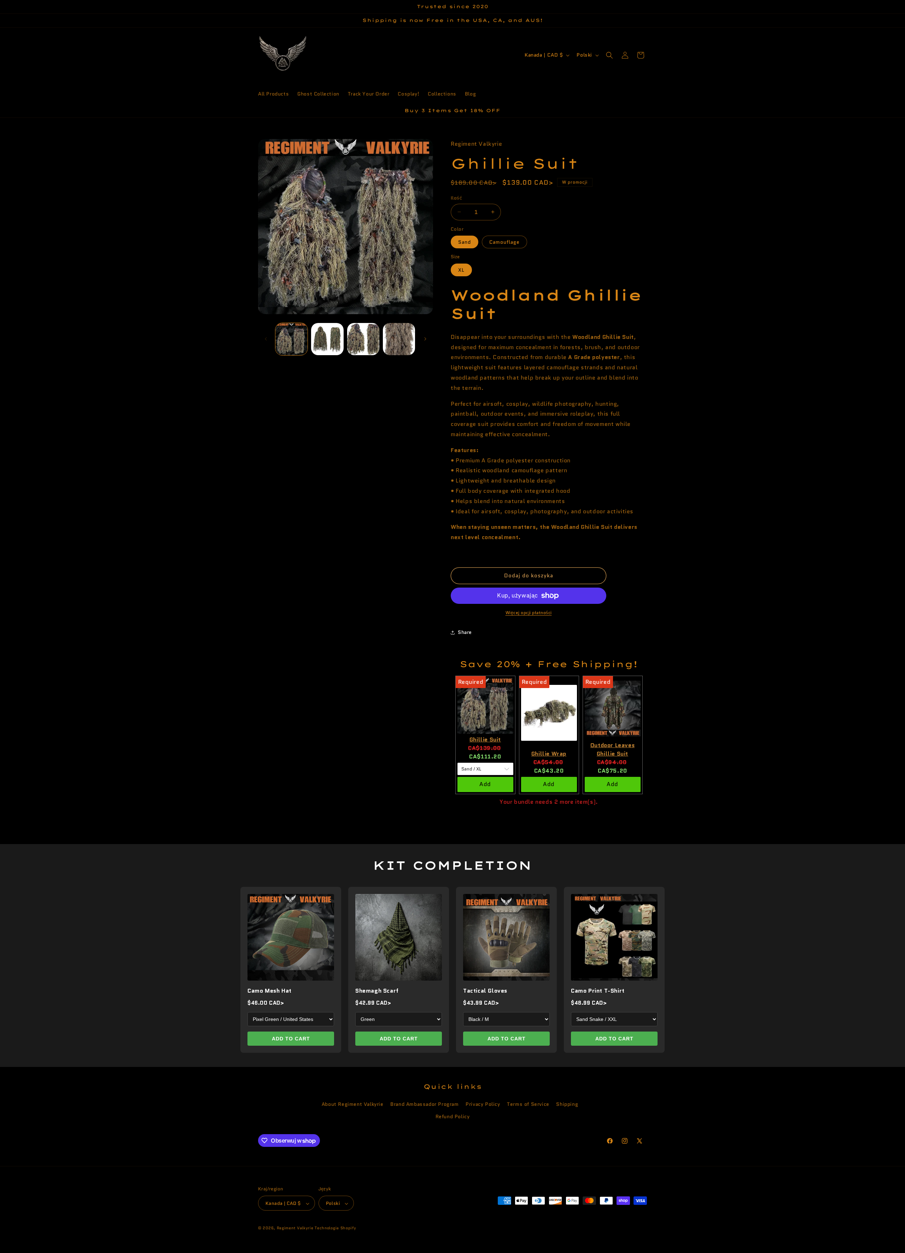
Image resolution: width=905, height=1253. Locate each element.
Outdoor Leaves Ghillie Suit (612, 749)
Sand (464, 242)
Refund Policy (453, 1116)
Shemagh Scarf (377, 991)
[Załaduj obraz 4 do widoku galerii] (363, 339)
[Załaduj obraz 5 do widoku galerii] (399, 339)
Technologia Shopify (335, 1228)
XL (461, 269)
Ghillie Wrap (548, 754)
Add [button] (485, 784)
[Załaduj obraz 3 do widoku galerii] (327, 339)
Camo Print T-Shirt (598, 991)
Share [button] (465, 632)
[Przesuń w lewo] (266, 339)
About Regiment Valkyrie (353, 1104)
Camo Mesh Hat (269, 991)
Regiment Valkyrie (295, 1228)
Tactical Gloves (485, 991)
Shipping (567, 1104)
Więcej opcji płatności (529, 613)
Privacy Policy (483, 1104)
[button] (609, 55)
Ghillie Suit (485, 739)
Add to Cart (291, 1038)
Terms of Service (528, 1104)
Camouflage (504, 242)
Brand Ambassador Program (424, 1104)
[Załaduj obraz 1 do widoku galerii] (291, 339)
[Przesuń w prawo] (425, 339)
